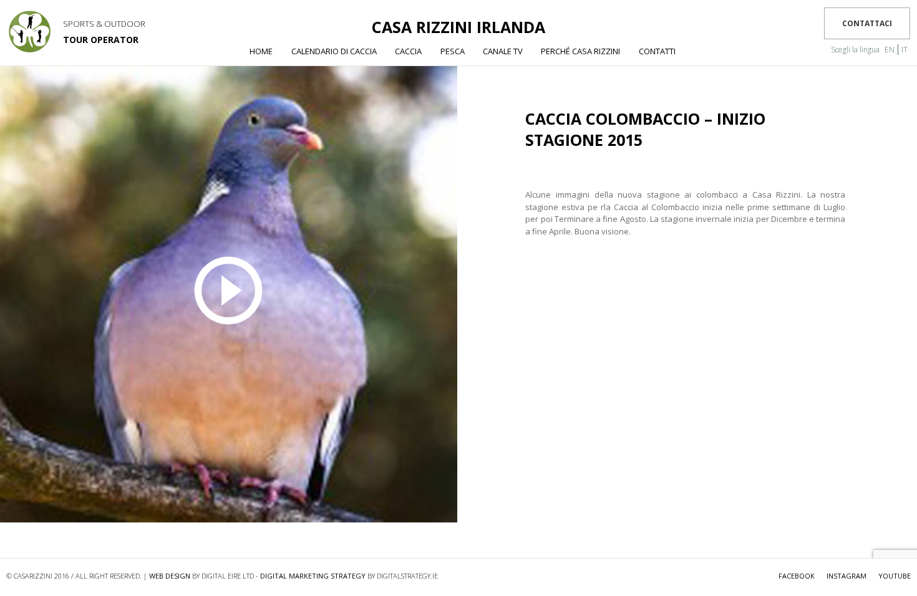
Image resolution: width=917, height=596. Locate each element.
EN (890, 49)
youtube (894, 575)
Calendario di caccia (334, 51)
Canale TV (503, 51)
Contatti (657, 51)
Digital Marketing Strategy (313, 575)
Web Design (169, 575)
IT (904, 49)
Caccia (408, 51)
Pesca (452, 51)
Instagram (846, 575)
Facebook (797, 575)
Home (261, 51)
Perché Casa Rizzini (580, 51)
